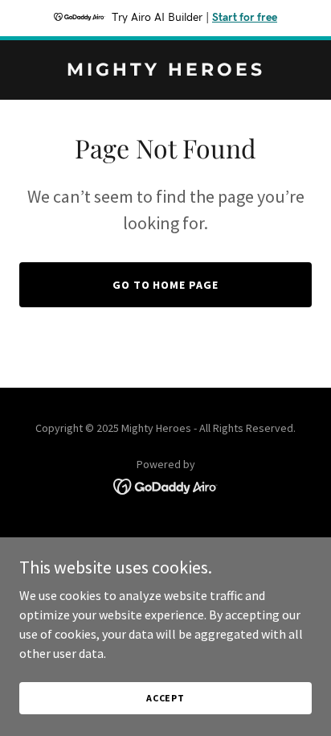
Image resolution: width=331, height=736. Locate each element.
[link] (165, 71)
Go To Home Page (165, 285)
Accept (165, 698)
